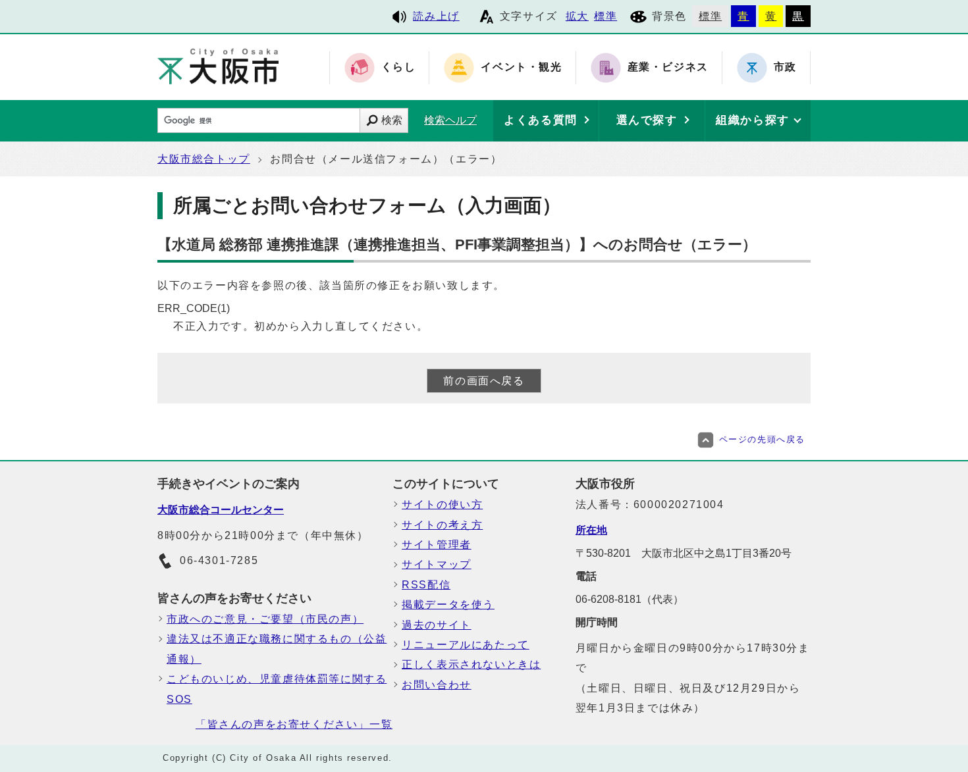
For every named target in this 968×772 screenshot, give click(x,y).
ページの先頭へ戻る (762, 439)
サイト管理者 (436, 544)
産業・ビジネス (668, 67)
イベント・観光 (521, 67)
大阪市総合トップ (203, 159)
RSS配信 (426, 584)
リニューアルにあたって (465, 644)
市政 (785, 67)
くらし (398, 67)
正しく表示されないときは (471, 664)
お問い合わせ (436, 684)
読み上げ (436, 16)
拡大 (577, 16)
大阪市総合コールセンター (220, 509)
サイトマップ (436, 564)
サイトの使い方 (442, 504)
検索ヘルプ (450, 120)
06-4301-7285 (219, 560)
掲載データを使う (448, 604)
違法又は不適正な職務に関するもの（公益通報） (277, 648)
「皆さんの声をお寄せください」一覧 (294, 724)
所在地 (591, 530)
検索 (391, 120)
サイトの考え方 (442, 524)
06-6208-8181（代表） (630, 599)
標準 (605, 16)
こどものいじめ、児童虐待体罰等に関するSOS (277, 688)
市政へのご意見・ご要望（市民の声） (265, 619)
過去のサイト (436, 624)
